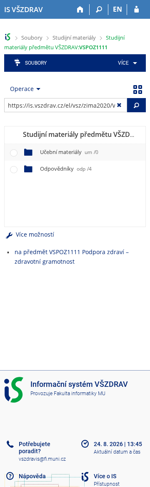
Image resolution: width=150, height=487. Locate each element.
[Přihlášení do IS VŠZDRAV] (136, 9)
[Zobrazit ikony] (137, 89)
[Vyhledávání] (99, 9)
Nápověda (32, 476)
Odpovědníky (66, 168)
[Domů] (80, 9)
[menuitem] (126, 63)
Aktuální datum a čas (117, 452)
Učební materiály (69, 152)
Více (123, 63)
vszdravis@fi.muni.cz (42, 459)
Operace (22, 89)
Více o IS (105, 476)
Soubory (31, 37)
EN (117, 9)
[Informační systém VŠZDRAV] (7, 36)
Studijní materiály (74, 37)
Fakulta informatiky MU (79, 393)
